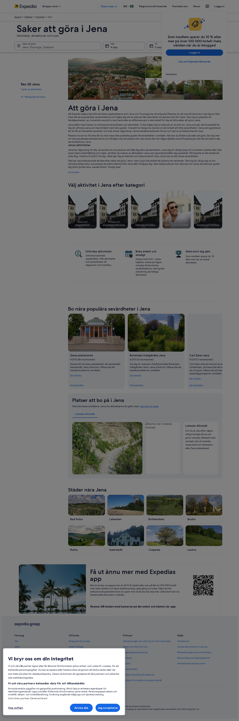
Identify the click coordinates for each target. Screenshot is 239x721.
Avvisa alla (81, 707)
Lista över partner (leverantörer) (27, 698)
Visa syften (15, 707)
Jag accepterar (108, 707)
